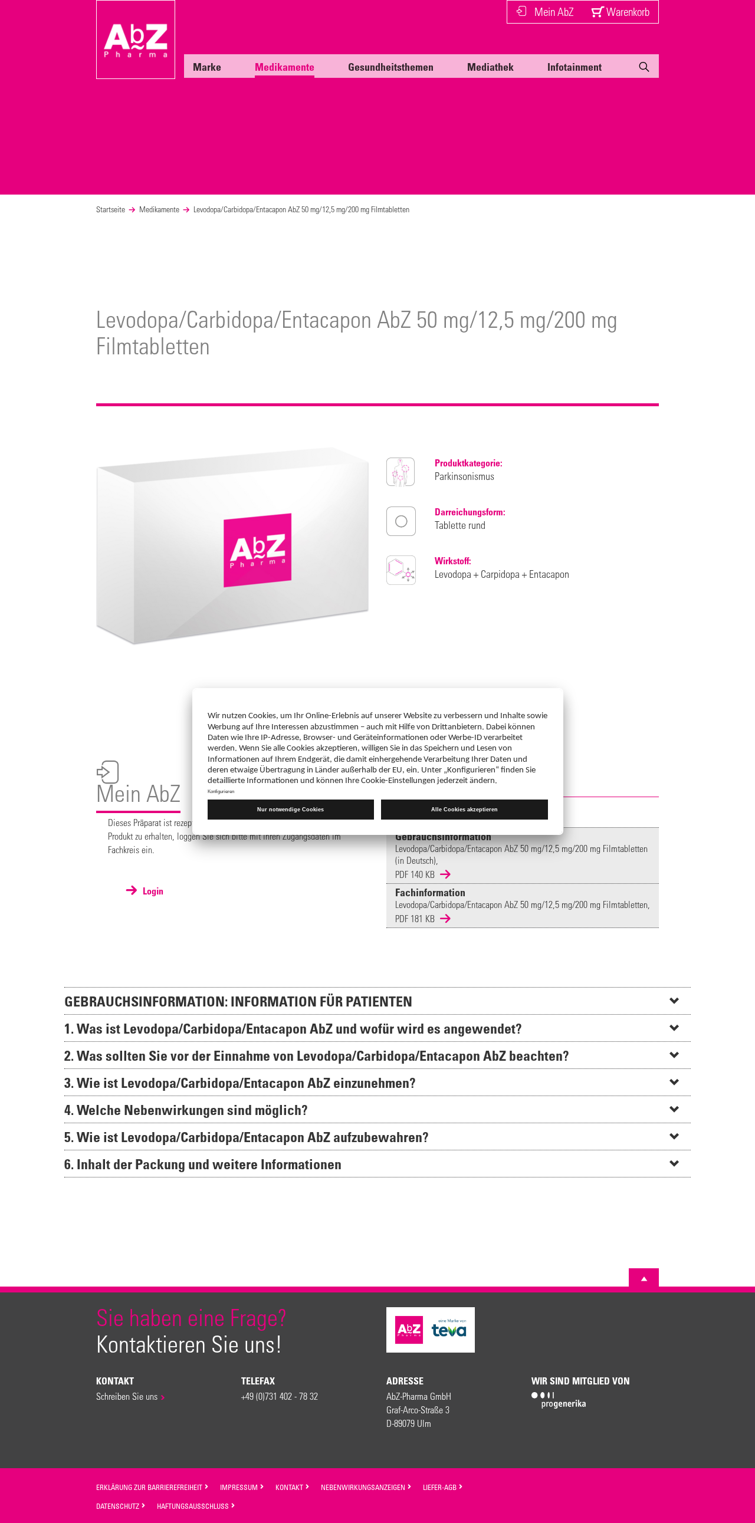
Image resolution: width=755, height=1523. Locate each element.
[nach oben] (644, 1279)
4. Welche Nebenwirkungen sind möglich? (186, 1109)
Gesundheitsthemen (391, 66)
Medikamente (284, 66)
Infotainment (574, 66)
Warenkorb (626, 11)
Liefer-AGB (440, 1487)
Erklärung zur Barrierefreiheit (150, 1487)
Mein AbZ (553, 11)
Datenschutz (118, 1506)
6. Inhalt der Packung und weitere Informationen (203, 1163)
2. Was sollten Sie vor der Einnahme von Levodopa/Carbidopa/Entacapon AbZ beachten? (316, 1055)
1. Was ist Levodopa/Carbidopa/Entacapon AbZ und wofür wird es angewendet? (293, 1028)
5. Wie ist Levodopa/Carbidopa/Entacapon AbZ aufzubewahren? (246, 1136)
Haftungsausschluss (194, 1506)
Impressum (240, 1487)
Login (151, 891)
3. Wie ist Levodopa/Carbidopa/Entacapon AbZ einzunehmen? (240, 1082)
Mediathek (490, 66)
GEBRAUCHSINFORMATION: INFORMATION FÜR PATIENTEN (238, 1000)
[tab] (377, 1000)
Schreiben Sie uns (126, 1396)
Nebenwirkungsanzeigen (364, 1487)
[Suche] (644, 69)
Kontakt (290, 1487)
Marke (207, 66)
